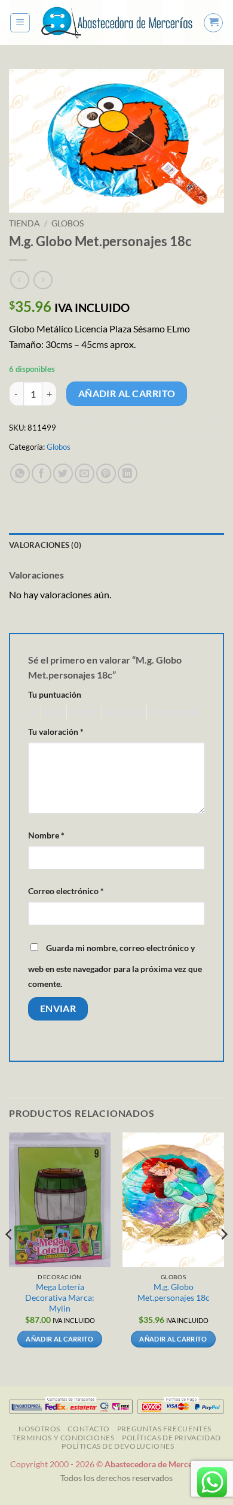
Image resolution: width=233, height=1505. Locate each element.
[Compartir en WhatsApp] (20, 473)
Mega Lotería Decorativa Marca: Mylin (59, 1297)
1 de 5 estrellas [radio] (31, 712)
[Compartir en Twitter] (63, 473)
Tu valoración (56, 731)
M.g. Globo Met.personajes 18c (173, 1292)
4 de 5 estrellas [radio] (122, 712)
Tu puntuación (54, 694)
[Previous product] (42, 280)
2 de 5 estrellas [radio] (52, 712)
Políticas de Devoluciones (118, 1446)
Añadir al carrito (127, 393)
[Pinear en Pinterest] (106, 473)
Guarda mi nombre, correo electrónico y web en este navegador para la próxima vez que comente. (115, 966)
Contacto (88, 1428)
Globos (67, 223)
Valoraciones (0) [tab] (45, 545)
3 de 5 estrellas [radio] (82, 712)
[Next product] (19, 280)
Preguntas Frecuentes (164, 1428)
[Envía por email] (84, 473)
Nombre (46, 835)
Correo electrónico (66, 891)
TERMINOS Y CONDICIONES (63, 1437)
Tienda (24, 223)
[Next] (223, 1258)
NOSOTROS (39, 1428)
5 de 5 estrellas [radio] (172, 712)
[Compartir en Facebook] (41, 473)
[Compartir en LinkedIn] (127, 473)
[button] (20, 22)
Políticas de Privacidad (171, 1437)
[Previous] (9, 1258)
